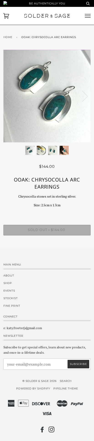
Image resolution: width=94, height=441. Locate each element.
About (8, 275)
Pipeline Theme (65, 388)
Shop (7, 283)
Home (7, 37)
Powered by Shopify (33, 388)
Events (9, 290)
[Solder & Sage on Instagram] (52, 431)
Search (66, 381)
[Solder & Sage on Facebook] (42, 431)
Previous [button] (11, 96)
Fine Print (11, 305)
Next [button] (82, 96)
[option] (47, 96)
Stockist (10, 298)
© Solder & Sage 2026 (40, 381)
